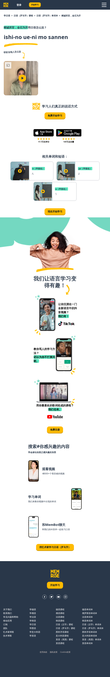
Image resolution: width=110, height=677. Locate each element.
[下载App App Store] (43, 133)
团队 (5, 628)
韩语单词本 (87, 620)
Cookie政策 (65, 652)
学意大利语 (35, 631)
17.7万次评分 (43, 141)
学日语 (7, 15)
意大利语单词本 (89, 635)
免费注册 (55, 429)
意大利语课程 (62, 635)
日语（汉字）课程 (64, 624)
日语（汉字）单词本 (91, 624)
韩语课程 (60, 620)
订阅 (5, 624)
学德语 (33, 609)
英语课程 (60, 643)
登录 (19, 4)
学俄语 (33, 613)
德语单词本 (87, 609)
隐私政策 (53, 652)
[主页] (36, 106)
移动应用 (7, 620)
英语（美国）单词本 (91, 639)
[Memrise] (6, 5)
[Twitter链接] (51, 597)
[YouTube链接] (58, 597)
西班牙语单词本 (89, 631)
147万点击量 (68, 141)
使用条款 (43, 652)
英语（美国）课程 (64, 639)
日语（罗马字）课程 (23, 15)
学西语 (33, 628)
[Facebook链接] (44, 597)
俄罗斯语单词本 (89, 613)
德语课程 (60, 609)
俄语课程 (60, 613)
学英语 (33, 635)
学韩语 (33, 620)
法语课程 (60, 616)
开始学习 (35, 4)
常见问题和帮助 (10, 616)
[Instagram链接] (65, 597)
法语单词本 (87, 616)
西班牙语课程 (62, 631)
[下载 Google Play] (68, 133)
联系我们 (7, 613)
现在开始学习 (55, 211)
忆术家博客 (8, 631)
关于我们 (7, 609)
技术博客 (7, 635)
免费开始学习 (55, 115)
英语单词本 (87, 643)
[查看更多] (104, 5)
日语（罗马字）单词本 (47, 15)
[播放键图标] (22, 78)
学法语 (33, 616)
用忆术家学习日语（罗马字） (55, 547)
